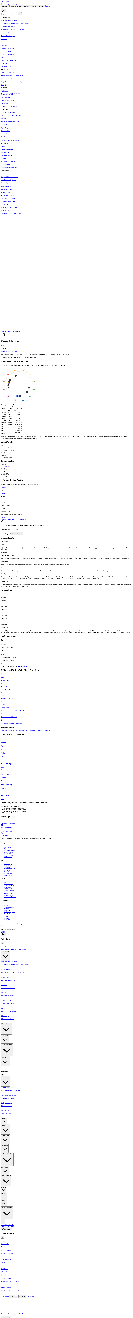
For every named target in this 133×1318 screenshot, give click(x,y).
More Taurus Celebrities (7, 730)
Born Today (17, 730)
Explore (41, 6)
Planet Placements (9, 850)
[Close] (2, 943)
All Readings (4, 250)
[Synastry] (3, 90)
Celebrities (7, 867)
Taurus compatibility (47, 711)
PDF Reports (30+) (15, 93)
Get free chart (14, 14)
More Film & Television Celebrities (31, 730)
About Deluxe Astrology (7, 329)
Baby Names (8, 865)
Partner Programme (9, 912)
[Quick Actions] (16, 1297)
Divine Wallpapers (9, 870)
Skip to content (5, 1)
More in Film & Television (23, 711)
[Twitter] (1, 932)
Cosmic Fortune (8, 893)
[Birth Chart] (1, 90)
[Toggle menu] (20, 13)
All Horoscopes (4, 132)
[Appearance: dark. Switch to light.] (2, 8)
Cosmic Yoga (8, 864)
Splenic (3, 493)
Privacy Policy (26, 1314)
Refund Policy (8, 920)
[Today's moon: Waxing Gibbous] (2, 14)
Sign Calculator (8, 892)
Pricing (48, 6)
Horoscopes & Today (15, 6)
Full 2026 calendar (5, 171)
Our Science (7, 913)
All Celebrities (46, 730)
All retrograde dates (17, 171)
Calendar (26, 6)
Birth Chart (7, 847)
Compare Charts (16, 534)
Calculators (4, 6)
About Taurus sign (36, 711)
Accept (8, 1317)
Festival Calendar (9, 895)
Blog (5, 882)
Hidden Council (8, 873)
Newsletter (7, 910)
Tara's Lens (7, 872)
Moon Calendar (8, 875)
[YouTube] (4, 932)
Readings (34, 6)
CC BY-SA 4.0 (22, 666)
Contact (6, 908)
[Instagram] (3, 932)
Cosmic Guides (8, 884)
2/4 (2, 499)
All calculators (5, 93)
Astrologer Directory (10, 897)
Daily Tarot (7, 853)
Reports (7, 1226)
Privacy (6, 918)
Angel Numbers (8, 887)
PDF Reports (8, 857)
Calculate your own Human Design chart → (13, 519)
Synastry (6, 849)
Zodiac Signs (8, 888)
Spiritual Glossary (9, 885)
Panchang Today (15, 132)
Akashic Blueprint (14, 250)
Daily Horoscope (9, 852)
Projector (3, 487)
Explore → (4, 517)
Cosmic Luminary (9, 907)
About (6, 904)
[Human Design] (4, 90)
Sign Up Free (6, 14)
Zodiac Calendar (9, 890)
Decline (3, 1317)
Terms (6, 916)
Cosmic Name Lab (9, 868)
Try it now (4, 92)
